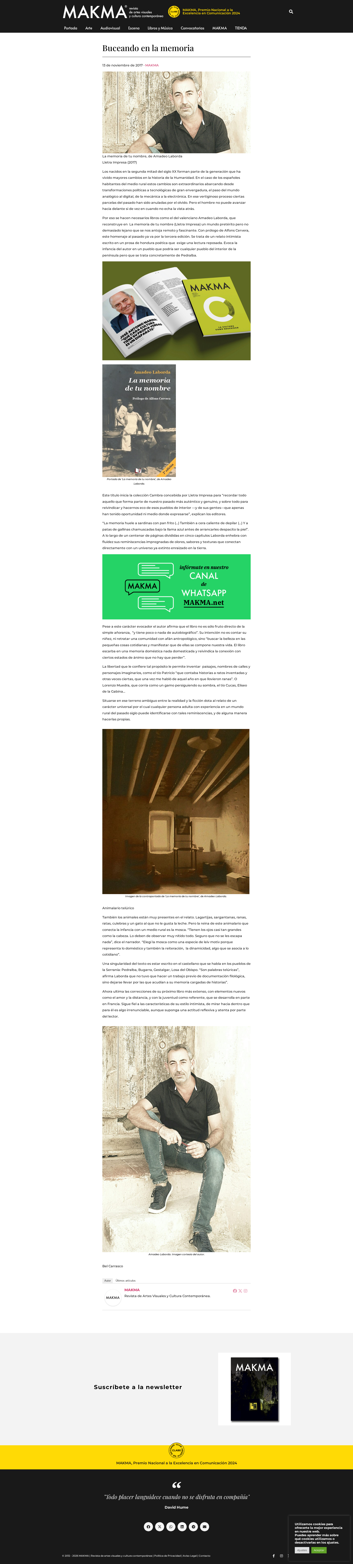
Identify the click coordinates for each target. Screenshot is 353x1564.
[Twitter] (240, 1290)
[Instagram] (245, 1290)
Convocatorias (192, 27)
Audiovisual (110, 27)
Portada (70, 27)
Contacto (204, 1555)
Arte (88, 27)
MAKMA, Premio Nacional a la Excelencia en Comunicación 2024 (211, 11)
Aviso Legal (190, 1555)
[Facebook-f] (273, 1555)
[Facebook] (234, 1290)
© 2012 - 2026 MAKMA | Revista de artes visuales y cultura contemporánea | (108, 1555)
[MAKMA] (113, 1298)
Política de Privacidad (167, 1555)
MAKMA (219, 27)
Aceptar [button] (319, 1550)
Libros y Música (160, 27)
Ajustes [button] (302, 1550)
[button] (291, 12)
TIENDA (241, 27)
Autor (107, 1280)
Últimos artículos (126, 1280)
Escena (134, 27)
